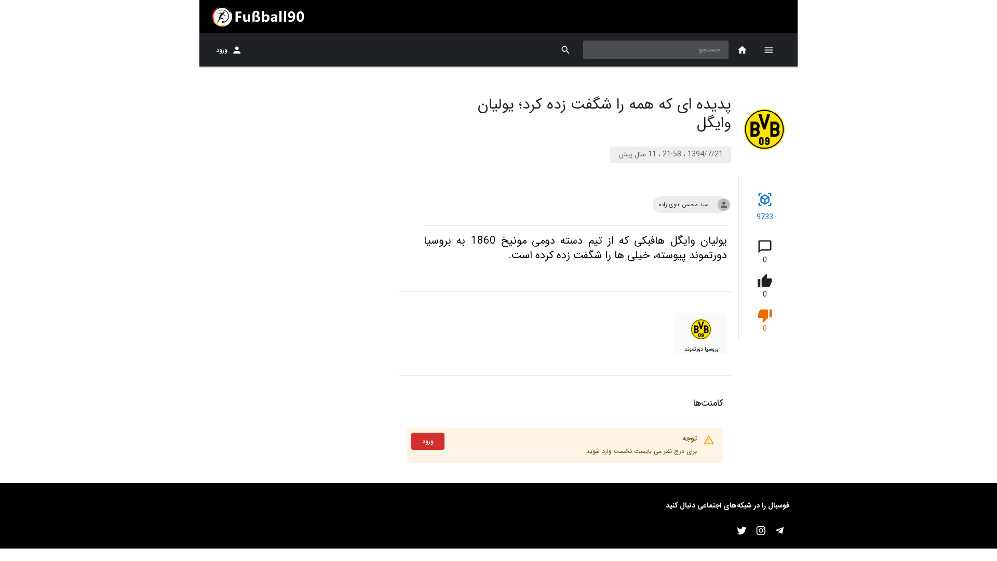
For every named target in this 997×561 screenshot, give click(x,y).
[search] (565, 50)
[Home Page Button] (742, 50)
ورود (221, 50)
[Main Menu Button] (768, 49)
